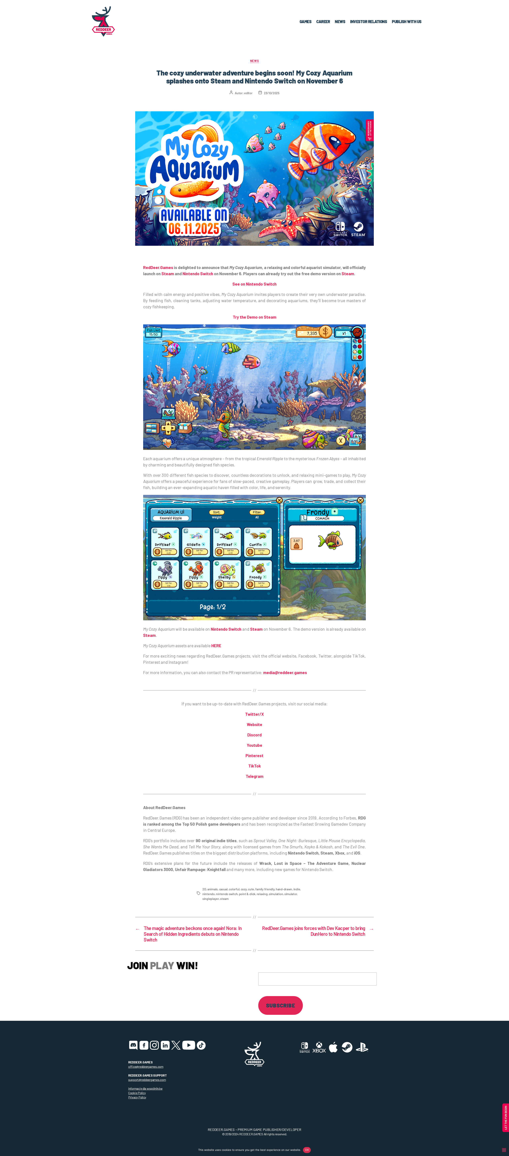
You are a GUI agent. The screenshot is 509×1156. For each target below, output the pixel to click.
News (254, 61)
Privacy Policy (137, 1097)
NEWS (340, 21)
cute (251, 889)
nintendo (208, 894)
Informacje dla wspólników (145, 1088)
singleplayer (210, 899)
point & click (247, 894)
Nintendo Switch (226, 628)
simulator (290, 894)
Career (323, 21)
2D (204, 889)
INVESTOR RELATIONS (368, 21)
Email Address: (278, 964)
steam (224, 899)
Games (306, 21)
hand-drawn (284, 889)
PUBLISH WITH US (407, 21)
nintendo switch (227, 894)
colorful (234, 889)
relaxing (262, 894)
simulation (276, 894)
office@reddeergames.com (145, 1066)
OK (307, 1149)
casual (223, 889)
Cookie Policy (137, 1093)
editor (248, 93)
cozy (244, 889)
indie (296, 889)
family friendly (264, 889)
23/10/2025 (271, 93)
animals (212, 889)
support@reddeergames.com (147, 1080)
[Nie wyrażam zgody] (504, 1150)
